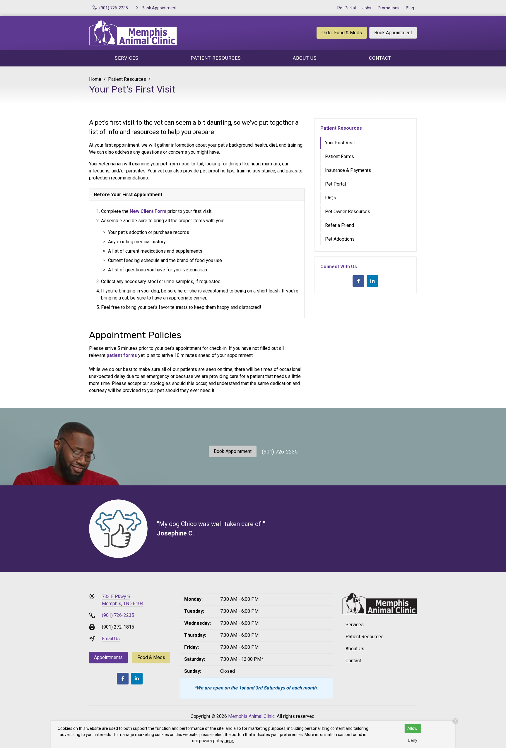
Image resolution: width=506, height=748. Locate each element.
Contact (380, 58)
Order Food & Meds (342, 32)
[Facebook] (358, 281)
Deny (412, 740)
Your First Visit (340, 143)
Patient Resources (216, 58)
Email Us (111, 638)
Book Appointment (393, 32)
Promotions (388, 8)
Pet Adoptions (340, 239)
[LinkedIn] (372, 281)
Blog (410, 8)
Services (127, 58)
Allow (412, 728)
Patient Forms (339, 156)
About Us (305, 58)
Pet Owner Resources (347, 211)
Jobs (366, 8)
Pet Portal (346, 8)
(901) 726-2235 (280, 452)
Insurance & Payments (348, 170)
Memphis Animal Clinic (251, 716)
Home (95, 79)
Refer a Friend (339, 225)
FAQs (330, 198)
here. (229, 740)
